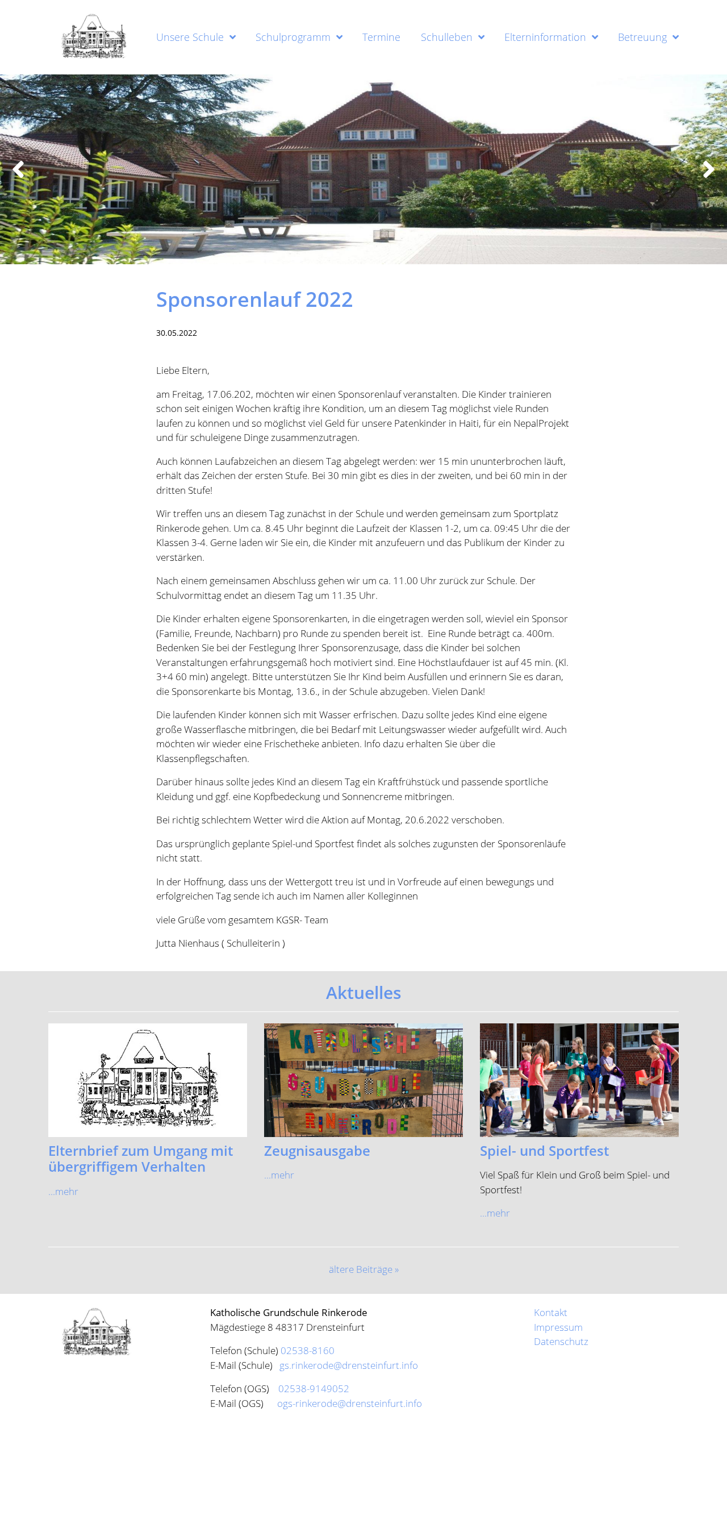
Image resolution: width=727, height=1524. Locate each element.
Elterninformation (545, 37)
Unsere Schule (190, 37)
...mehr (63, 1191)
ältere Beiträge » (364, 1269)
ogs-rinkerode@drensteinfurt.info (349, 1403)
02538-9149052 (313, 1388)
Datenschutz (561, 1341)
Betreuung (642, 37)
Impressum (558, 1327)
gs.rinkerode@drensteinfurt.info (347, 1365)
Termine (381, 37)
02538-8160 (308, 1350)
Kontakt (550, 1312)
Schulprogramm (293, 37)
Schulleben (447, 37)
